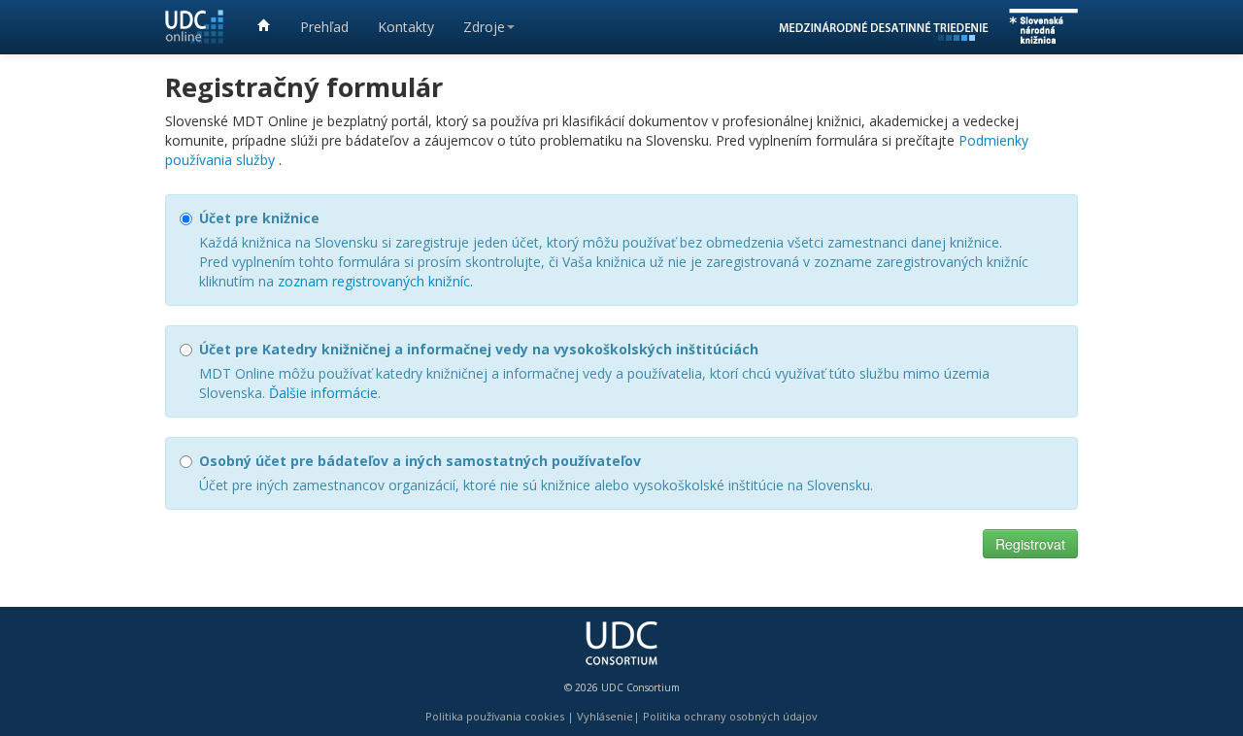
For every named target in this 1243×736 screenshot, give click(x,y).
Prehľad (324, 26)
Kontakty (406, 26)
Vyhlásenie (605, 716)
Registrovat (1030, 543)
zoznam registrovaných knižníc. (375, 281)
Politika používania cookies (494, 716)
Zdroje (484, 26)
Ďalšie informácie (323, 393)
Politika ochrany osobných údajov (730, 716)
